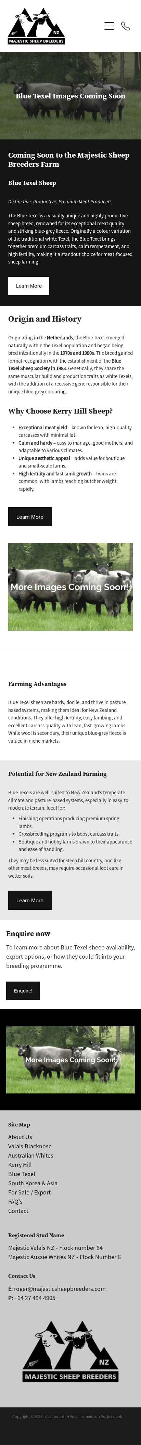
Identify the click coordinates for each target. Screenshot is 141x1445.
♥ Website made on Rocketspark (94, 1416)
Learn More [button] (29, 285)
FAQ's (15, 1201)
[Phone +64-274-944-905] (125, 26)
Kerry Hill (20, 1165)
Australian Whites (30, 1155)
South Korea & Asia (32, 1183)
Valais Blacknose (30, 1146)
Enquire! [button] (23, 990)
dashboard (54, 1416)
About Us (20, 1137)
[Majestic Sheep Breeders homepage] (54, 26)
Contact (18, 1211)
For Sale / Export (29, 1192)
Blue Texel (21, 1174)
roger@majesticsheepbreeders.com (57, 1289)
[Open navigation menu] (109, 26)
